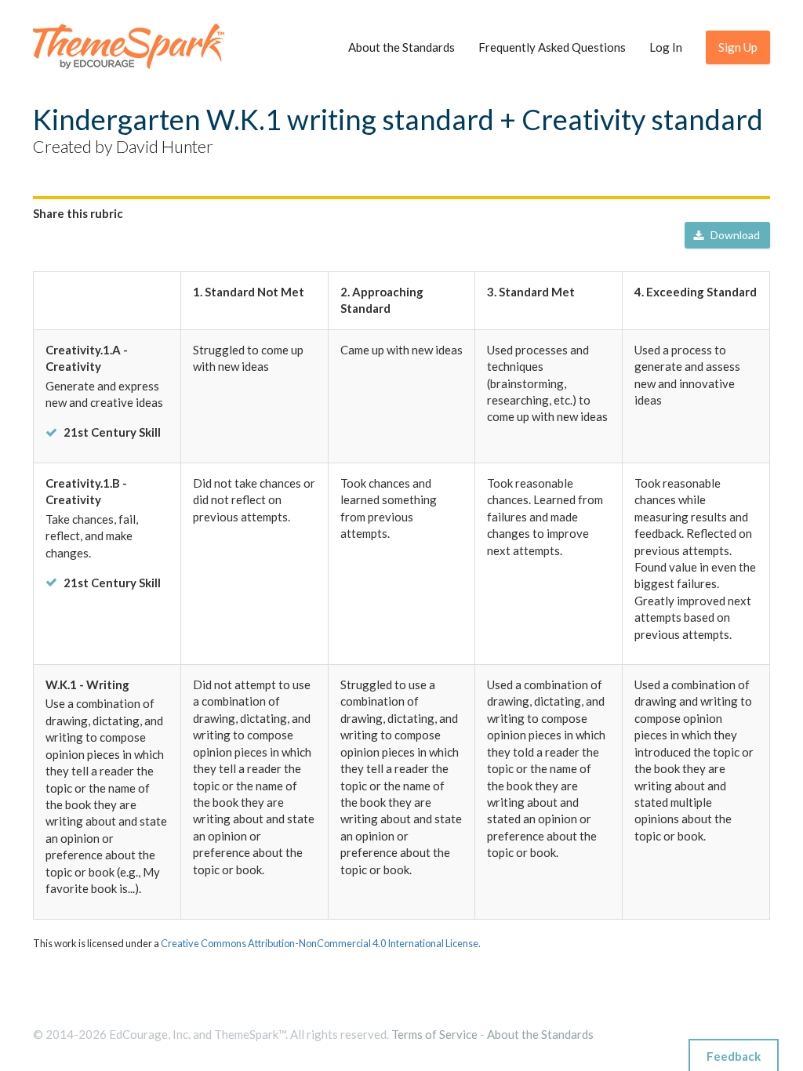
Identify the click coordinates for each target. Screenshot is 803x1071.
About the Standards (401, 47)
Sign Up (738, 47)
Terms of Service (434, 1034)
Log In (665, 47)
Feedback (734, 1056)
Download (735, 234)
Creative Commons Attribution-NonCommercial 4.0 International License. (321, 943)
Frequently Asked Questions (552, 47)
